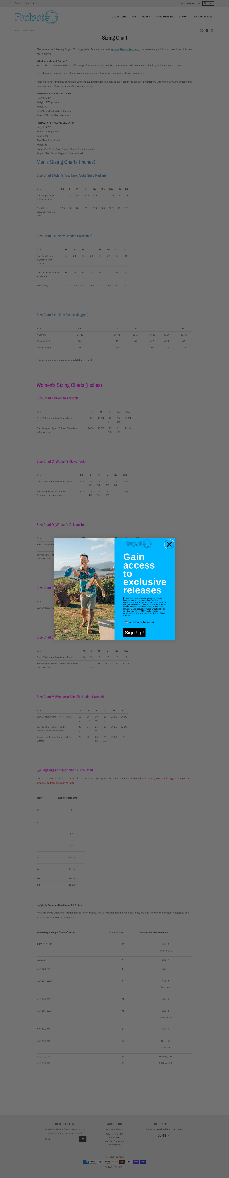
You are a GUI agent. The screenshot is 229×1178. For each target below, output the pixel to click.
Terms (127, 615)
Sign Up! (134, 632)
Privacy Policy (159, 613)
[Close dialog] (169, 544)
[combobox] (127, 622)
